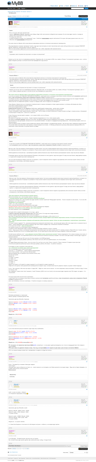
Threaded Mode (84, 18)
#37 (86, 361)
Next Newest (17, 445)
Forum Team (10, 458)
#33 (86, 137)
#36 (86, 325)
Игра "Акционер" (22, 458)
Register (23, 8)
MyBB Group (21, 460)
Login (19, 8)
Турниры (28, 11)
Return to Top (28, 458)
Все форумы (23, 11)
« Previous (14, 16)
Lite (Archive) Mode (36, 458)
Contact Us (16, 458)
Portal (61, 5)
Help (87, 5)
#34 (86, 172)
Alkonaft (16, 384)
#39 (86, 405)
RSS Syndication (52, 458)
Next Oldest (11, 445)
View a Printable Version (13, 452)
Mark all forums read (44, 458)
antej (15, 320)
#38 (86, 389)
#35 (86, 292)
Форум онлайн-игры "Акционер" (14, 11)
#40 (86, 435)
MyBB (13, 460)
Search (67, 5)
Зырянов (35, 172)
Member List (74, 5)
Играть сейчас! (54, 5)
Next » (28, 16)
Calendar (81, 5)
